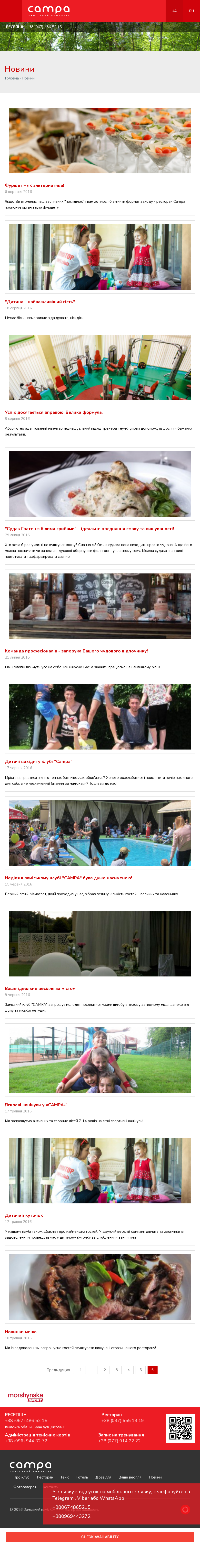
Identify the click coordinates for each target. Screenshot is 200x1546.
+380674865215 (71, 1507)
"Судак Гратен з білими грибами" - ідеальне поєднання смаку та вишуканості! (89, 529)
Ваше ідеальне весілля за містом (40, 988)
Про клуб (21, 1477)
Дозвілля (103, 1477)
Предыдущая (58, 1369)
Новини (155, 1477)
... (93, 1369)
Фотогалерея (25, 1487)
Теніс (64, 1477)
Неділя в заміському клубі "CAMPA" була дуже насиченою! (68, 878)
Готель (82, 1477)
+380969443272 (71, 1516)
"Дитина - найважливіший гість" (40, 302)
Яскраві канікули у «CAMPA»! (36, 1105)
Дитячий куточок (24, 1215)
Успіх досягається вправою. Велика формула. (54, 412)
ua (174, 11)
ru (191, 11)
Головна (12, 78)
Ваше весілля (130, 1477)
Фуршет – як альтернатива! (34, 185)
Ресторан (45, 1477)
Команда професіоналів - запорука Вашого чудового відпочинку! (76, 651)
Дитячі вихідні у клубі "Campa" (38, 761)
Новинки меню (21, 1332)
